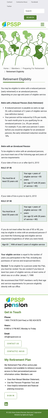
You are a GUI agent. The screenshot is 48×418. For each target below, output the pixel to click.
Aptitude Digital (27, 415)
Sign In (10, 396)
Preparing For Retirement (33, 68)
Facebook (34, 2)
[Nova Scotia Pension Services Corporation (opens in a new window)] (16, 307)
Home (6, 68)
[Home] (11, 23)
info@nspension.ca (12, 337)
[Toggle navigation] (42, 24)
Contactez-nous (16, 351)
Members (15, 68)
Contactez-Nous (21, 2)
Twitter (9, 6)
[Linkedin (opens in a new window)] (6, 405)
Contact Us (13, 344)
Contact (9, 2)
